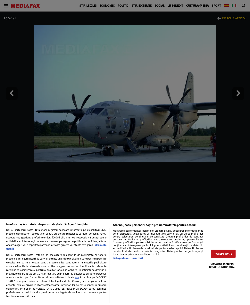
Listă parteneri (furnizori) (128, 258)
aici (77, 277)
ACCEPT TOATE (223, 253)
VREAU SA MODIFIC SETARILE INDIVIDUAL (222, 265)
